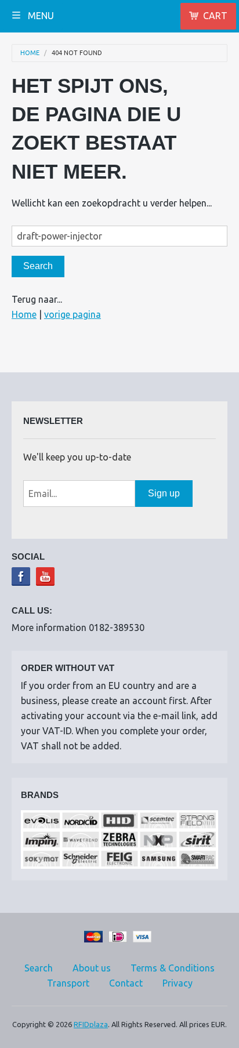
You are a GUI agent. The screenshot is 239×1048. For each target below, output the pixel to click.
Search (38, 968)
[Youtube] (45, 576)
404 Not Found (77, 53)
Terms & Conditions (173, 968)
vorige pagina (72, 314)
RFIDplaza (91, 1024)
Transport (68, 983)
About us (92, 968)
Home (29, 53)
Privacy (177, 983)
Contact (126, 983)
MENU (40, 15)
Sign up (164, 493)
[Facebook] (21, 576)
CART (215, 15)
